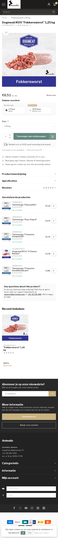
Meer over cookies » (42, 533)
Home (4, 18)
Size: (5, 121)
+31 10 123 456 (34, 294)
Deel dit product (33, 150)
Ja (23, 533)
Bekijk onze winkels (29, 425)
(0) (30, 25)
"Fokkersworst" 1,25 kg (20, 18)
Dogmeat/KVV (8, 25)
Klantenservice (29, 416)
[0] (54, 4)
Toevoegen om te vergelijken (13, 150)
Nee (30, 533)
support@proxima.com (14, 294)
